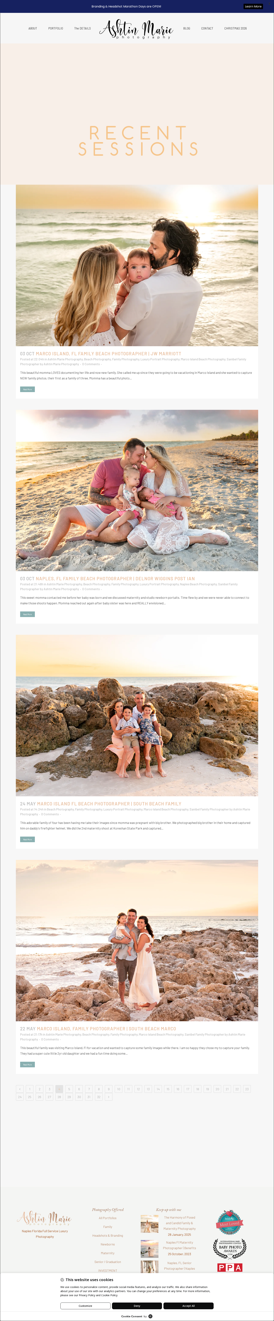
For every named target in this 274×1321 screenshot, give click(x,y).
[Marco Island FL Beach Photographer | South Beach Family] (137, 715)
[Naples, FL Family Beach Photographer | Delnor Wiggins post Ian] (137, 490)
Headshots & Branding (107, 1235)
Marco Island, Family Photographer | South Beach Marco (106, 1028)
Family (107, 1226)
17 (187, 1089)
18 (197, 1089)
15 (167, 1089)
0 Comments (91, 364)
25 (29, 1097)
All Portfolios (107, 1218)
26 (39, 1097)
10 (118, 1089)
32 (98, 1097)
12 (138, 1089)
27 (49, 1097)
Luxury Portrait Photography (160, 359)
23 (247, 1089)
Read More (27, 389)
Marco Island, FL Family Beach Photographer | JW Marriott (108, 353)
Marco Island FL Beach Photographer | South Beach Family (109, 803)
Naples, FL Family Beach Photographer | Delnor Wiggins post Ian (115, 578)
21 (227, 1089)
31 (88, 1097)
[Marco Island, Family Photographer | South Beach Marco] (137, 940)
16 (177, 1089)
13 (148, 1089)
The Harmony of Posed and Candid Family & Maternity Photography (179, 1222)
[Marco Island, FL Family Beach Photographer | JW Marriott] (137, 265)
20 (217, 1089)
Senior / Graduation (108, 1262)
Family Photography (125, 359)
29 (69, 1097)
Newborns (108, 1244)
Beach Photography (97, 359)
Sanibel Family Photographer (209, 809)
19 (207, 1089)
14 (158, 1089)
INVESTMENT (107, 1270)
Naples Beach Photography (198, 584)
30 (79, 1097)
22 (237, 1089)
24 (20, 1097)
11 (128, 1089)
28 (59, 1097)
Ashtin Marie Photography (65, 359)
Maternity (107, 1253)
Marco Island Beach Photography (203, 359)
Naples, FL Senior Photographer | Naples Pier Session (179, 1268)
